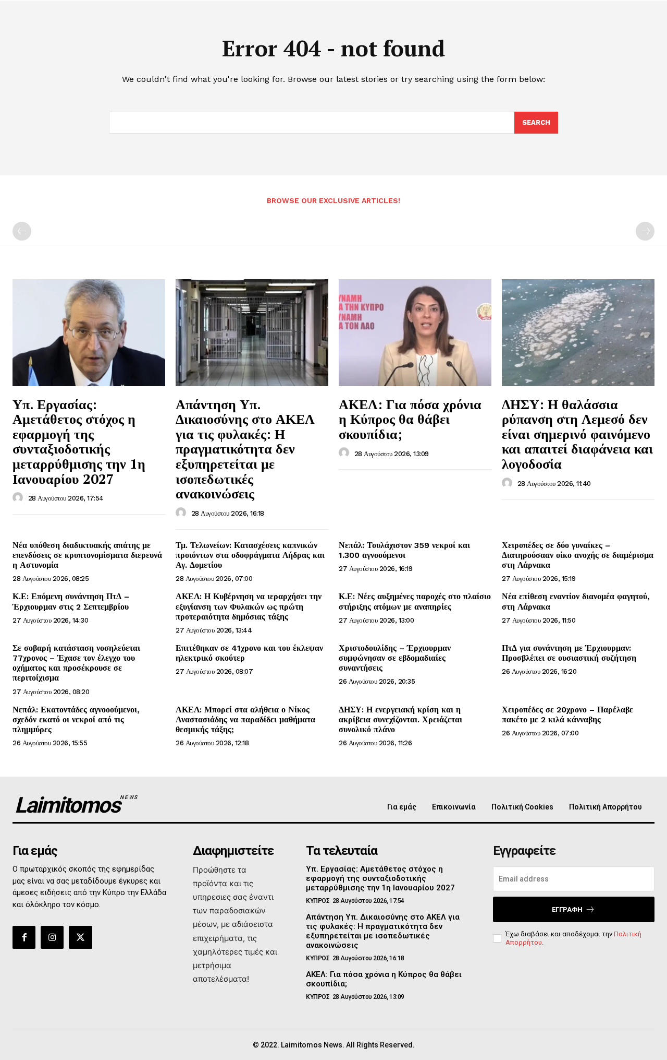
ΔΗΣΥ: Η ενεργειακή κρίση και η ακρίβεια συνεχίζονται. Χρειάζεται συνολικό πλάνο (400, 719)
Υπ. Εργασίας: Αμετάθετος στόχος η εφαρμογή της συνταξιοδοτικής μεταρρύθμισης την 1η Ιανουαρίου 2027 (79, 441)
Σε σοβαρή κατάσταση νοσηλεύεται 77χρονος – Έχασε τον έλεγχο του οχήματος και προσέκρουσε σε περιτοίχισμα (76, 663)
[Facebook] (24, 937)
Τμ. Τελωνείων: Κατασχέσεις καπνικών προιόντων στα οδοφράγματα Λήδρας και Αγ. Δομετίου (250, 555)
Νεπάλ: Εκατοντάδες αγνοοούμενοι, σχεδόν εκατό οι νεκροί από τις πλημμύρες (76, 719)
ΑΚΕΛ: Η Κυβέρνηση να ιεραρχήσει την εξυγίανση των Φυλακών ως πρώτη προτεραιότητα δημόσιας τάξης (249, 606)
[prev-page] (22, 231)
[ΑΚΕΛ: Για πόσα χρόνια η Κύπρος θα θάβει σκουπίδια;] (415, 332)
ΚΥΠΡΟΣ (317, 900)
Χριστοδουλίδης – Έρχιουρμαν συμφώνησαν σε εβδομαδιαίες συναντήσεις (395, 658)
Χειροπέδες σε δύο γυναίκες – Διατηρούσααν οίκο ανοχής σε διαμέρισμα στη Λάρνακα (577, 555)
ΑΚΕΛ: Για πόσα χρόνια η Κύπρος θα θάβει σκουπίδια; (410, 419)
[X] (80, 937)
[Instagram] (52, 937)
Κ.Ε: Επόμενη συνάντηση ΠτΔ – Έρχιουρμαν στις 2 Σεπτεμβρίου (71, 601)
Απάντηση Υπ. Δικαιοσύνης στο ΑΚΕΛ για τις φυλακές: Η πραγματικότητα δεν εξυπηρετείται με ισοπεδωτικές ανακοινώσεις (245, 449)
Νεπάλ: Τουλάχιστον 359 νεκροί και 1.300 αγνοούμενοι (404, 550)
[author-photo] (19, 498)
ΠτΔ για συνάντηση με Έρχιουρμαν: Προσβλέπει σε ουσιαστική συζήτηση (569, 653)
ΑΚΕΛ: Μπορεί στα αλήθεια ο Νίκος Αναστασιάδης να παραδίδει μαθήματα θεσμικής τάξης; (245, 719)
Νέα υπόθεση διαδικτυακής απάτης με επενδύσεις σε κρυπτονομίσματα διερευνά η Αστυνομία (87, 555)
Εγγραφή (567, 909)
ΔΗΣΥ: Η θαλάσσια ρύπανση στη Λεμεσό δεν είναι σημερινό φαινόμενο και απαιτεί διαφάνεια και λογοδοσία (577, 433)
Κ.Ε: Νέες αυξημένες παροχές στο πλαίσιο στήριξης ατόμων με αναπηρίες (415, 601)
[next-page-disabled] (645, 231)
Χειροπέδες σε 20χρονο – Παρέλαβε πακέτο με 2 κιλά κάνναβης (567, 714)
